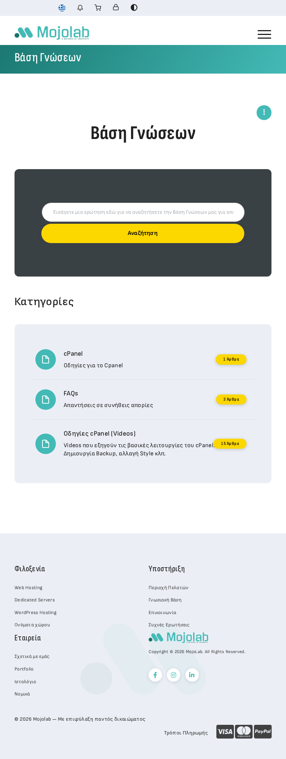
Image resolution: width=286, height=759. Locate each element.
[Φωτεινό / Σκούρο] (134, 8)
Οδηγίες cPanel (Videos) (100, 433)
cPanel (73, 354)
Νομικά (22, 694)
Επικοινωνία (162, 613)
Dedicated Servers (35, 600)
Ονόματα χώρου (32, 625)
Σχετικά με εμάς (32, 656)
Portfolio (24, 669)
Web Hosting (28, 588)
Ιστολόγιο (25, 682)
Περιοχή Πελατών (169, 588)
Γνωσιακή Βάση (165, 600)
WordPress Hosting (36, 613)
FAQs (71, 393)
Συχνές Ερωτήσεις (169, 625)
